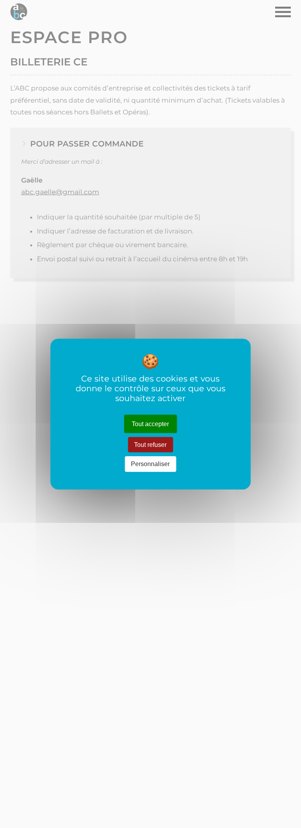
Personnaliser (150, 464)
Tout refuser (150, 444)
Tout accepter (150, 424)
